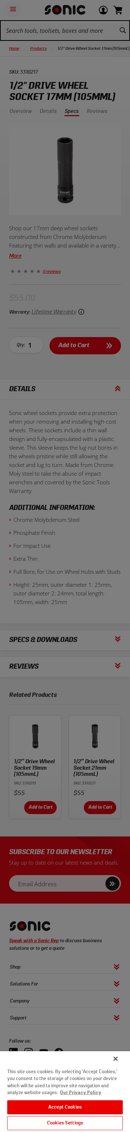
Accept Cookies (65, 1107)
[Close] (115, 1059)
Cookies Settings (65, 1123)
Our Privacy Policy (80, 1093)
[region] (65, 1091)
